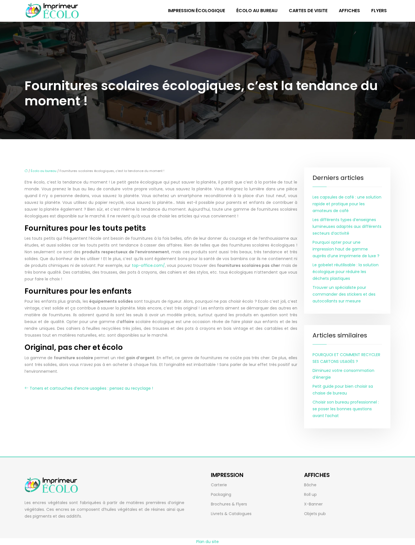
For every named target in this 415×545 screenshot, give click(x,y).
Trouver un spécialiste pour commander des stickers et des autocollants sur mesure (344, 294)
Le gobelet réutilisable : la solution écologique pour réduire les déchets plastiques (346, 271)
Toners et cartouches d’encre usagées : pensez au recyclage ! (91, 388)
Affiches (349, 10)
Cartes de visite (308, 10)
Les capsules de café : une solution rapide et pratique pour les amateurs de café (347, 203)
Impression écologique (196, 10)
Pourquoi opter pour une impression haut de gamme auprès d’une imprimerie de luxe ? (346, 249)
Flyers (379, 10)
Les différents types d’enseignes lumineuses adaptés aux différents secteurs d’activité (347, 226)
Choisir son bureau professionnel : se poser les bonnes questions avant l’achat (346, 408)
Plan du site (207, 541)
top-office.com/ (148, 265)
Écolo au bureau (257, 10)
